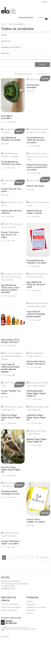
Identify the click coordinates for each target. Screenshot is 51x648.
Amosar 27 (42, 74)
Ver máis (11, 122)
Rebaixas (5, 53)
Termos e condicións (10, 604)
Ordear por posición (23, 74)
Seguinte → (45, 558)
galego (45, 2)
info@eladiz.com (8, 589)
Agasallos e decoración (11, 47)
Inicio (3, 24)
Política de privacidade (11, 607)
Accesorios (6, 41)
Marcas (29, 613)
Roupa (4, 35)
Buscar (42, 64)
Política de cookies (9, 610)
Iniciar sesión (25, 17)
